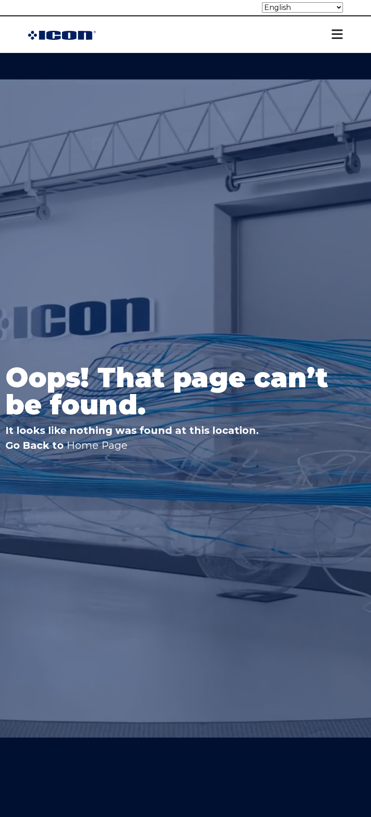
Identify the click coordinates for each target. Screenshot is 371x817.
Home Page (97, 445)
